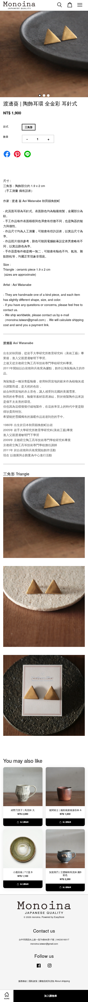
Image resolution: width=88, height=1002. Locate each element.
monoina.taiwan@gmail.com (44, 943)
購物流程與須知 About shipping (54, 981)
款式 (5, 126)
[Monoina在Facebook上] (39, 967)
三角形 (28, 127)
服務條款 (22, 981)
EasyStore (59, 917)
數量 (5, 136)
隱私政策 (33, 981)
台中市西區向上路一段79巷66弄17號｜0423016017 (44, 939)
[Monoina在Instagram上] (50, 967)
